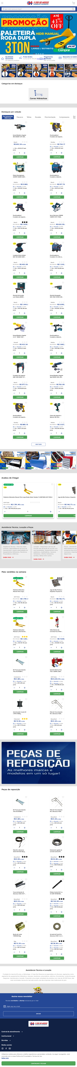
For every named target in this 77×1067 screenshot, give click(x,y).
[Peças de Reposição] (38, 783)
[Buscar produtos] (73, 9)
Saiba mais (5, 1058)
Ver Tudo (38, 444)
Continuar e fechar (38, 1063)
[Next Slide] (74, 34)
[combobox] (38, 9)
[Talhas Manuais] (38, 34)
